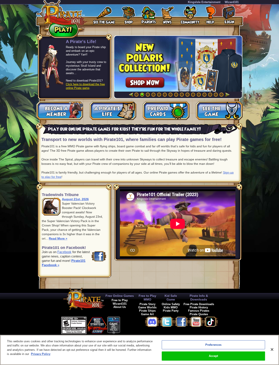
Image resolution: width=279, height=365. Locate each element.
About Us (119, 307)
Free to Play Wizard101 (120, 302)
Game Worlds (147, 307)
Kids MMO (171, 307)
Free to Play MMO (147, 297)
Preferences (213, 344)
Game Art (147, 314)
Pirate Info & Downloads (199, 297)
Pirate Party (171, 310)
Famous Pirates (198, 310)
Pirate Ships (147, 310)
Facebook (64, 252)
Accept (213, 356)
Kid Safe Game (171, 297)
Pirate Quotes (199, 314)
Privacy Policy (40, 354)
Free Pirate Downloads (199, 304)
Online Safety (171, 304)
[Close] (272, 349)
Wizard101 (232, 2)
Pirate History (199, 307)
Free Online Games (119, 295)
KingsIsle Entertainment (204, 2)
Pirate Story (147, 304)
